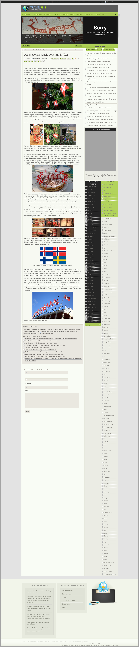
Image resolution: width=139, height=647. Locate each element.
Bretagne (106, 506)
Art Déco (106, 274)
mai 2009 (90, 284)
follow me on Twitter (94, 603)
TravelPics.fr (36, 49)
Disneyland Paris (108, 339)
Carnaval (106, 368)
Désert (105, 454)
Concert (105, 386)
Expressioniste (107, 292)
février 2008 (90, 319)
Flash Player (98, 177)
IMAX (105, 383)
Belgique (106, 483)
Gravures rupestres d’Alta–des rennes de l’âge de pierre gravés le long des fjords (47, 36)
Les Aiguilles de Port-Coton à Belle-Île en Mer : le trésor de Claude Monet (102, 100)
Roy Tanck (107, 175)
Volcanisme (106, 471)
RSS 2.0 (56, 331)
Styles (105, 271)
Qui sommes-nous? (66, 2)
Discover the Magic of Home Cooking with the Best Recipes (101, 54)
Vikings (105, 439)
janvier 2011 (90, 225)
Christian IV (107, 418)
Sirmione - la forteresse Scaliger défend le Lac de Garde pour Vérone (102, 95)
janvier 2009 (90, 295)
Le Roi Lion (107, 565)
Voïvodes (106, 442)
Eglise (105, 248)
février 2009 (90, 292)
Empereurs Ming (108, 421)
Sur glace (106, 568)
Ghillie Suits (107, 645)
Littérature (106, 398)
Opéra (105, 259)
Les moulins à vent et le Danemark (37, 347)
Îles (104, 448)
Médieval (106, 298)
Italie (104, 530)
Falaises (105, 456)
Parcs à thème (107, 336)
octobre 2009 (91, 269)
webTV (87, 2)
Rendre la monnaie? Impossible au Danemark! (41, 341)
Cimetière (106, 245)
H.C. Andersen (107, 427)
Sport (105, 409)
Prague (105, 542)
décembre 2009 (91, 263)
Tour (104, 312)
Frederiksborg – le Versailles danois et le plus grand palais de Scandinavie (51, 338)
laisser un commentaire (70, 331)
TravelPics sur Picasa (109, 213)
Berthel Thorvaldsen (109, 415)
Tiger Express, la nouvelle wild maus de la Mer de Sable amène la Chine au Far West (102, 106)
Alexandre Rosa (28, 61)
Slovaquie (106, 548)
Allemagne (106, 477)
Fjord (105, 459)
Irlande (105, 524)
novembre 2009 (91, 266)
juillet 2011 (90, 207)
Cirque (105, 559)
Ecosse (105, 495)
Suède (105, 551)
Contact (56, 2)
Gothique (106, 295)
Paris (104, 509)
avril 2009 (90, 287)
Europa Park (107, 342)
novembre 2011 (91, 201)
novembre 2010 (91, 231)
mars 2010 (90, 254)
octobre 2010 (91, 234)
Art (104, 357)
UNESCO (98, 14)
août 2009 (90, 275)
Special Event (107, 407)
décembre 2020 (91, 192)
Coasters (105, 330)
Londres (105, 515)
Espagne (105, 498)
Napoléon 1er (107, 433)
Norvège (105, 539)
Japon (105, 533)
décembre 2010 (91, 228)
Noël (57, 49)
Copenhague (43, 49)
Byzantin (106, 283)
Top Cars (115, 645)
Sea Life (105, 327)
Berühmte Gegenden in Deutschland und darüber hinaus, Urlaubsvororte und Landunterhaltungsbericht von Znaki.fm (100, 61)
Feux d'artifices (107, 392)
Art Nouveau (107, 277)
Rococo (105, 307)
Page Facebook (107, 207)
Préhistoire (106, 436)
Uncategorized (88, 14)
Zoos (104, 351)
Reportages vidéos (108, 210)
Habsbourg (106, 430)
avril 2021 (90, 190)
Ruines (105, 265)
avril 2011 (90, 216)
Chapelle (105, 242)
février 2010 (90, 257)
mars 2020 (90, 198)
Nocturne (106, 401)
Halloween (106, 371)
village (105, 315)
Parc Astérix (107, 348)
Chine (105, 486)
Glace (105, 462)
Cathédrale (106, 239)
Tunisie (105, 554)
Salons (105, 404)
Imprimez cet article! (47, 333)
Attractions (38, 14)
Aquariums (106, 321)
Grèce (105, 518)
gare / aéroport (107, 230)
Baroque (105, 280)
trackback (25, 333)
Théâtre (79, 14)
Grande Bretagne (108, 512)
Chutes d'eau (107, 451)
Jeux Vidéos (106, 395)
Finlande (105, 501)
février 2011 (90, 222)
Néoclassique (107, 301)
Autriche (105, 480)
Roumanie (106, 545)
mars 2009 (90, 289)
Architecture (26, 14)
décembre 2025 (91, 187)
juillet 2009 (90, 278)
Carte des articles (45, 2)
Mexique (105, 536)
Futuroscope (107, 345)
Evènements (48, 14)
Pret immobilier (97, 645)
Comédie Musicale (108, 562)
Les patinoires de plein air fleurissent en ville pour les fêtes (45, 345)
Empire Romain (108, 424)
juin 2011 (90, 210)
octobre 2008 (91, 304)
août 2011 (90, 204)
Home (23, 2)
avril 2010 (90, 251)
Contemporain (107, 289)
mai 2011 (90, 213)
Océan (105, 468)
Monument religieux (109, 236)
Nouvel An (106, 377)
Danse (105, 389)
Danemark (49, 49)
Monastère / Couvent (109, 251)
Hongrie (105, 521)
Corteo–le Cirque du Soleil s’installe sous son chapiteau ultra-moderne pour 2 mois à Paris (101, 89)
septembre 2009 (91, 272)
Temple (105, 254)
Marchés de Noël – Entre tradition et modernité (41, 343)
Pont (104, 262)
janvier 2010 (90, 260)
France (105, 504)
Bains (105, 221)
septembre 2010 (91, 237)
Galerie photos (107, 204)
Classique (106, 286)
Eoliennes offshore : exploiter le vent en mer (40, 350)
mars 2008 (90, 316)
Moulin (105, 257)
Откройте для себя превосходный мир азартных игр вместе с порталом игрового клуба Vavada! (101, 76)
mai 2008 (90, 313)
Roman (105, 309)
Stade (105, 268)
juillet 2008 (90, 310)
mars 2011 (90, 219)
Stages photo (78, 2)
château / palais (107, 224)
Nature (65, 14)
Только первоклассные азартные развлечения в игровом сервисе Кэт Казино (101, 69)
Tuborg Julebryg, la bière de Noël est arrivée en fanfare (44, 354)
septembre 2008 (91, 307)
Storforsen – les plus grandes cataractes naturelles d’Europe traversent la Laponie (100, 118)
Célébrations (107, 362)
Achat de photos (33, 2)
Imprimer (38, 61)
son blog (45, 238)
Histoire (58, 14)
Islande (105, 527)
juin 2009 (90, 281)
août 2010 (90, 240)
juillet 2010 (90, 242)
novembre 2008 (91, 301)
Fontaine (105, 227)
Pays (72, 14)
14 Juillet (106, 365)
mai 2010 (90, 248)
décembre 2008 (91, 298)
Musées (105, 333)
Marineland (106, 324)
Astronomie (106, 359)
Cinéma (105, 380)
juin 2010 (90, 245)
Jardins (105, 233)
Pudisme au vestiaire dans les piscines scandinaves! (43, 352)
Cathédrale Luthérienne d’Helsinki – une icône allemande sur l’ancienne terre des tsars (101, 123)
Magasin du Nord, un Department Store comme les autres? (45, 356)
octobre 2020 (91, 195)
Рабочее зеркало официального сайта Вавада (99, 83)
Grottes (105, 465)
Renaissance (106, 304)
